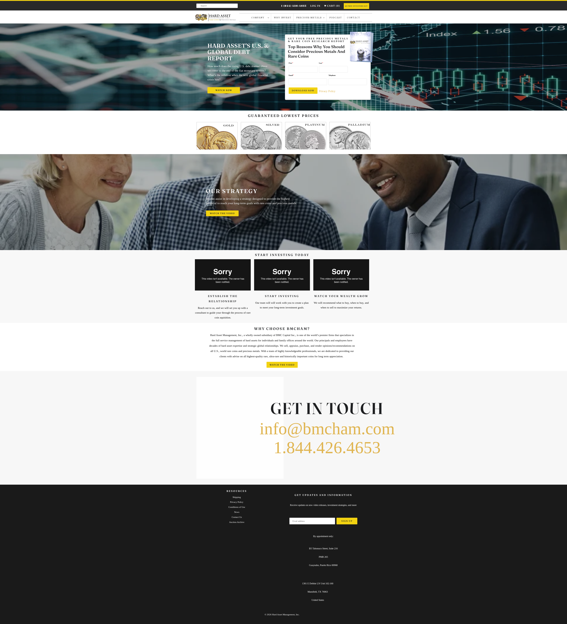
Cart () (333, 5)
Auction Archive (236, 522)
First (291, 63)
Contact (353, 17)
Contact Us (237, 517)
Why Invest (282, 17)
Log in (315, 5)
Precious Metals (309, 17)
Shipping (237, 497)
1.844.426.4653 (327, 447)
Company (258, 17)
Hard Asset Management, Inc (285, 614)
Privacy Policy (327, 91)
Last (321, 63)
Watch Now (223, 90)
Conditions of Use (236, 507)
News (236, 512)
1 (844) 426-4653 (294, 5)
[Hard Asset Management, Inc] (215, 17)
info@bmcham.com (327, 428)
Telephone (332, 75)
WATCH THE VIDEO (222, 213)
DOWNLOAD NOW (303, 90)
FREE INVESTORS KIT (358, 6)
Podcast (335, 17)
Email (291, 75)
